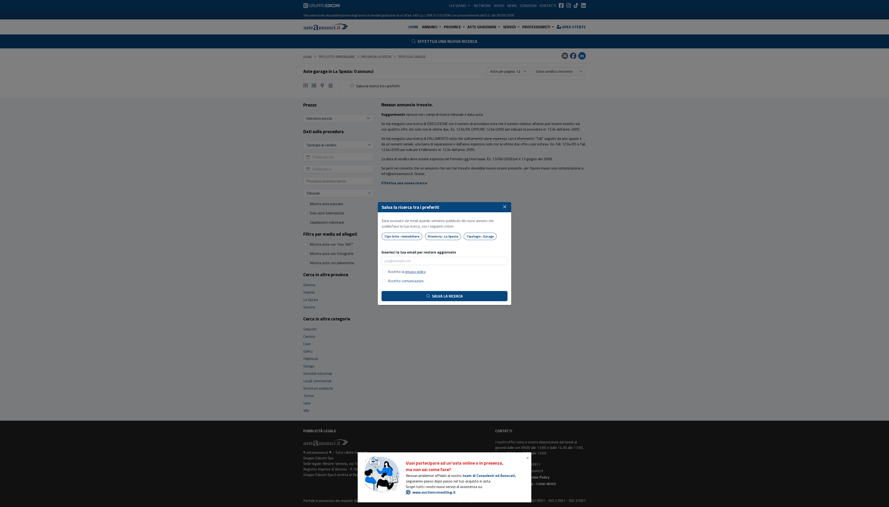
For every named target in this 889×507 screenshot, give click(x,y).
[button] (528, 458)
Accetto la (407, 271)
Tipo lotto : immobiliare (401, 236)
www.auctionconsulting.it (434, 492)
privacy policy (415, 271)
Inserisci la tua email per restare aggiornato (419, 252)
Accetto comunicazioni (405, 281)
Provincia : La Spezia (443, 236)
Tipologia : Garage (480, 236)
